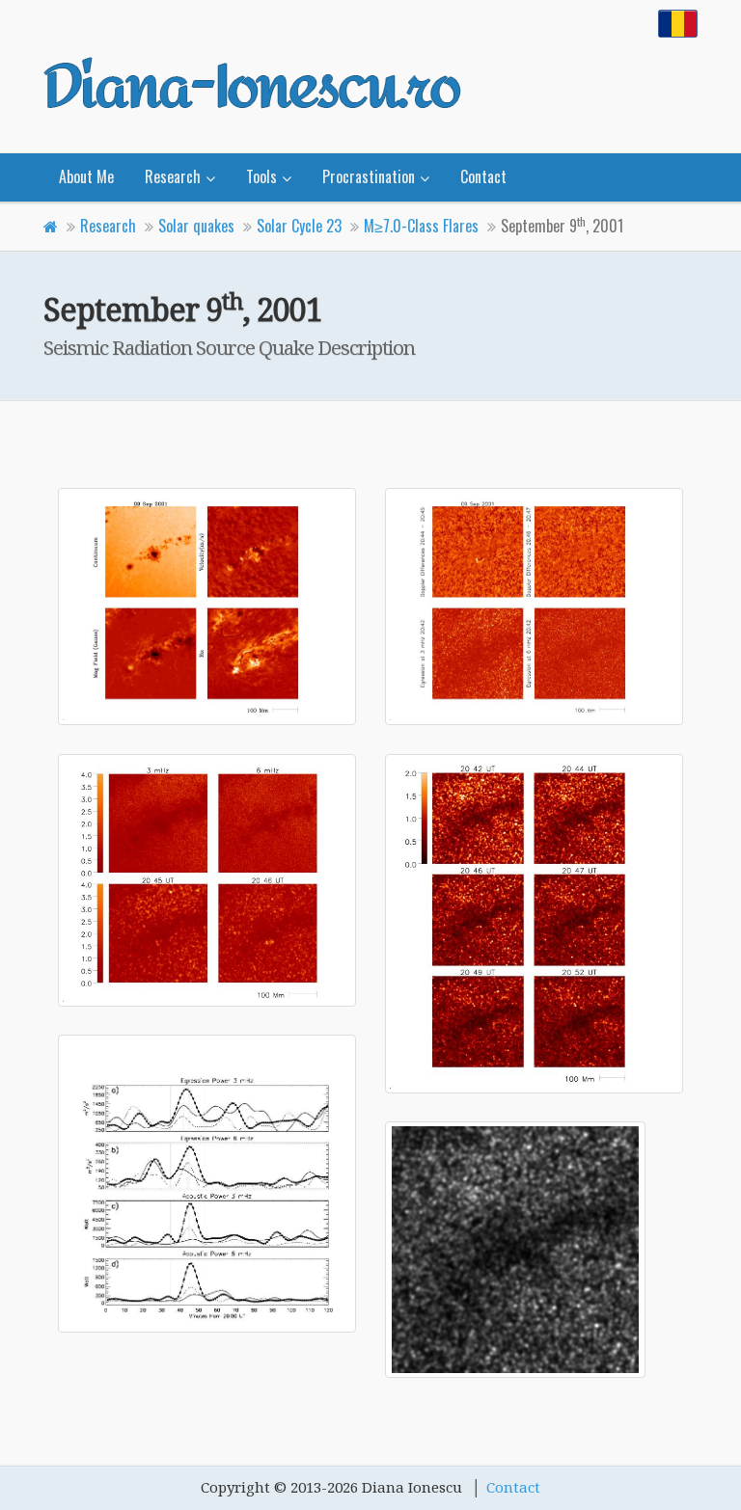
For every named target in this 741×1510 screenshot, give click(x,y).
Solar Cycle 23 (299, 225)
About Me (86, 176)
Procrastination (368, 176)
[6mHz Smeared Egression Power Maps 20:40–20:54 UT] (534, 1249)
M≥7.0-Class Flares (421, 225)
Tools (261, 176)
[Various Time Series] (207, 1184)
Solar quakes (196, 225)
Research (173, 176)
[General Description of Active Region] (207, 606)
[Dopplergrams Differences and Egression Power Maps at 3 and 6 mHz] (534, 606)
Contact (483, 176)
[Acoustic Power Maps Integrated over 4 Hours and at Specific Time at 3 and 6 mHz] (207, 880)
